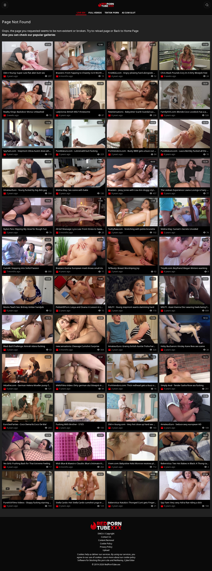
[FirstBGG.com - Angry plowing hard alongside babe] (132, 60)
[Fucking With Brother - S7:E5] (79, 412)
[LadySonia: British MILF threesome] (79, 99)
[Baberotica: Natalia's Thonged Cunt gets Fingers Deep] (132, 490)
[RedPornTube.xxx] (106, 5)
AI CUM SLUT (128, 12)
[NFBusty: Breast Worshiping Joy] (132, 255)
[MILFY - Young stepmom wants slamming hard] (132, 294)
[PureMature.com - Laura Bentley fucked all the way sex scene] (184, 138)
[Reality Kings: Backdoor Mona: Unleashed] (27, 99)
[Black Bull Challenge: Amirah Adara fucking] (27, 333)
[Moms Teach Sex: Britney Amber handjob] (27, 294)
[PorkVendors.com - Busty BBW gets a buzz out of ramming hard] (132, 138)
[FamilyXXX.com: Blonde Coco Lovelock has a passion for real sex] (184, 99)
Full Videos (95, 12)
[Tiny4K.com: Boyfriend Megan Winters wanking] (184, 255)
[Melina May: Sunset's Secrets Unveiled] (184, 216)
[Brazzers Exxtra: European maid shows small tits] (79, 255)
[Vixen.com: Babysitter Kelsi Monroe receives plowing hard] (132, 451)
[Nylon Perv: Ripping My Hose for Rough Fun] (27, 216)
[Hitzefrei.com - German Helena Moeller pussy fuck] (27, 372)
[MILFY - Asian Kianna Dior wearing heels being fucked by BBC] (184, 294)
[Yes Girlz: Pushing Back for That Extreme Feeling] (27, 451)
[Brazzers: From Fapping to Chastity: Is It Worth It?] (79, 60)
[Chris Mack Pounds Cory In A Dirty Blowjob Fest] (184, 60)
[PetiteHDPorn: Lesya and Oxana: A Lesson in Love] (79, 294)
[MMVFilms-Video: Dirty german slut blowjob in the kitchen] (79, 372)
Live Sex (81, 12)
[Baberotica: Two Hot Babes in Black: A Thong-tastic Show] (184, 451)
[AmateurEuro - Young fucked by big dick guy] (27, 177)
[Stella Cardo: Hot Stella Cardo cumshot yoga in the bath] (79, 490)
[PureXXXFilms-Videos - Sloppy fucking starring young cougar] (27, 490)
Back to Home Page (126, 31)
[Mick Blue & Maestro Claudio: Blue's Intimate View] (79, 451)
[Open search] (207, 5)
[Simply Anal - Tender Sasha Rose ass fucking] (184, 372)
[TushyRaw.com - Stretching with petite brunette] (132, 216)
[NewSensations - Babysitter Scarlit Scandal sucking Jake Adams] (132, 99)
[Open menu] (5, 5)
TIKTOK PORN (112, 12)
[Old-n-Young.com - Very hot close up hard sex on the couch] (132, 412)
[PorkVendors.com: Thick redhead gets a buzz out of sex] (132, 372)
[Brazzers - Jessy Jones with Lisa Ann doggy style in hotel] (132, 177)
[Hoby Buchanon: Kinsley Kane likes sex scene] (184, 333)
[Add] (6, 45)
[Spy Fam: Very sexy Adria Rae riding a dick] (184, 490)
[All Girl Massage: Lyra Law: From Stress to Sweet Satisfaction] (79, 216)
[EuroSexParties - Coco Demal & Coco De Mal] (27, 412)
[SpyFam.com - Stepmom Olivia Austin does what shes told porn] (27, 138)
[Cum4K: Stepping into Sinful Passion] (27, 255)
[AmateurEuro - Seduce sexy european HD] (184, 412)
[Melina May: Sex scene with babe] (79, 177)
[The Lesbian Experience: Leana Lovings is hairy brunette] (184, 177)
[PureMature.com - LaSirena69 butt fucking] (79, 138)
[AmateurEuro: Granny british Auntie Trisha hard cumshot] (132, 333)
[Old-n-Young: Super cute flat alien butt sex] (27, 60)
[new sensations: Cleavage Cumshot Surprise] (79, 333)
